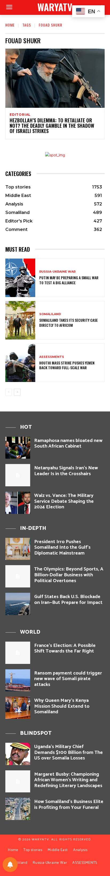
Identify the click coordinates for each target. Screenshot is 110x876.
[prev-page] (8, 392)
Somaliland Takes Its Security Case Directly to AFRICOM (68, 322)
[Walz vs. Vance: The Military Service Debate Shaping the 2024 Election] (17, 503)
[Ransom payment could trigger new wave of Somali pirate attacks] (17, 680)
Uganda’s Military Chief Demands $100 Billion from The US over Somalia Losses (68, 752)
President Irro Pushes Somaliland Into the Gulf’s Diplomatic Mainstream (62, 547)
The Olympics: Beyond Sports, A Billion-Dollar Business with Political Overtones (68, 575)
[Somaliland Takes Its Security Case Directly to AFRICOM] (20, 320)
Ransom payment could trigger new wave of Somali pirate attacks (68, 679)
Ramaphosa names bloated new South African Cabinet (68, 443)
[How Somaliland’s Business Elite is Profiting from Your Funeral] (17, 809)
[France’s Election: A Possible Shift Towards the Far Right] (17, 653)
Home (10, 25)
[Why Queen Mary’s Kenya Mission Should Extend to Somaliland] (17, 708)
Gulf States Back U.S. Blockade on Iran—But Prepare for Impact (68, 600)
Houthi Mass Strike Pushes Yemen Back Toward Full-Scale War (67, 365)
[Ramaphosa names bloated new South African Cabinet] (17, 448)
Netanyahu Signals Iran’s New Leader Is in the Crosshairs (66, 471)
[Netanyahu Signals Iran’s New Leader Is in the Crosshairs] (17, 475)
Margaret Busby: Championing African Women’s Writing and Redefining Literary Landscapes (68, 780)
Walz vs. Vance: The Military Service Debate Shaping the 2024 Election (64, 501)
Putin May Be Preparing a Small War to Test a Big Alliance (69, 280)
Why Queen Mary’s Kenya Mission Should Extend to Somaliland (61, 706)
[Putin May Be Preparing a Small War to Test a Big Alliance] (20, 278)
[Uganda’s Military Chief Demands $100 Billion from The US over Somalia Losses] (17, 754)
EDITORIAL (20, 114)
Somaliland (50, 314)
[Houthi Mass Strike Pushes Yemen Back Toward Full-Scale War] (20, 362)
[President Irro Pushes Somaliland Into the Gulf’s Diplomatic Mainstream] (17, 549)
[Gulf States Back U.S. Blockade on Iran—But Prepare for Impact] (17, 604)
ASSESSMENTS (51, 356)
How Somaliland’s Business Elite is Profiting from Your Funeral (68, 804)
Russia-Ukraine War (57, 271)
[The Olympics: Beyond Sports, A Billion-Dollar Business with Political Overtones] (17, 576)
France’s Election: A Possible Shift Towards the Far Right (65, 648)
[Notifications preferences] (10, 864)
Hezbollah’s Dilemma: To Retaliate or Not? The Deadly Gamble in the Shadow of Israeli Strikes (52, 125)
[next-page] (17, 392)
